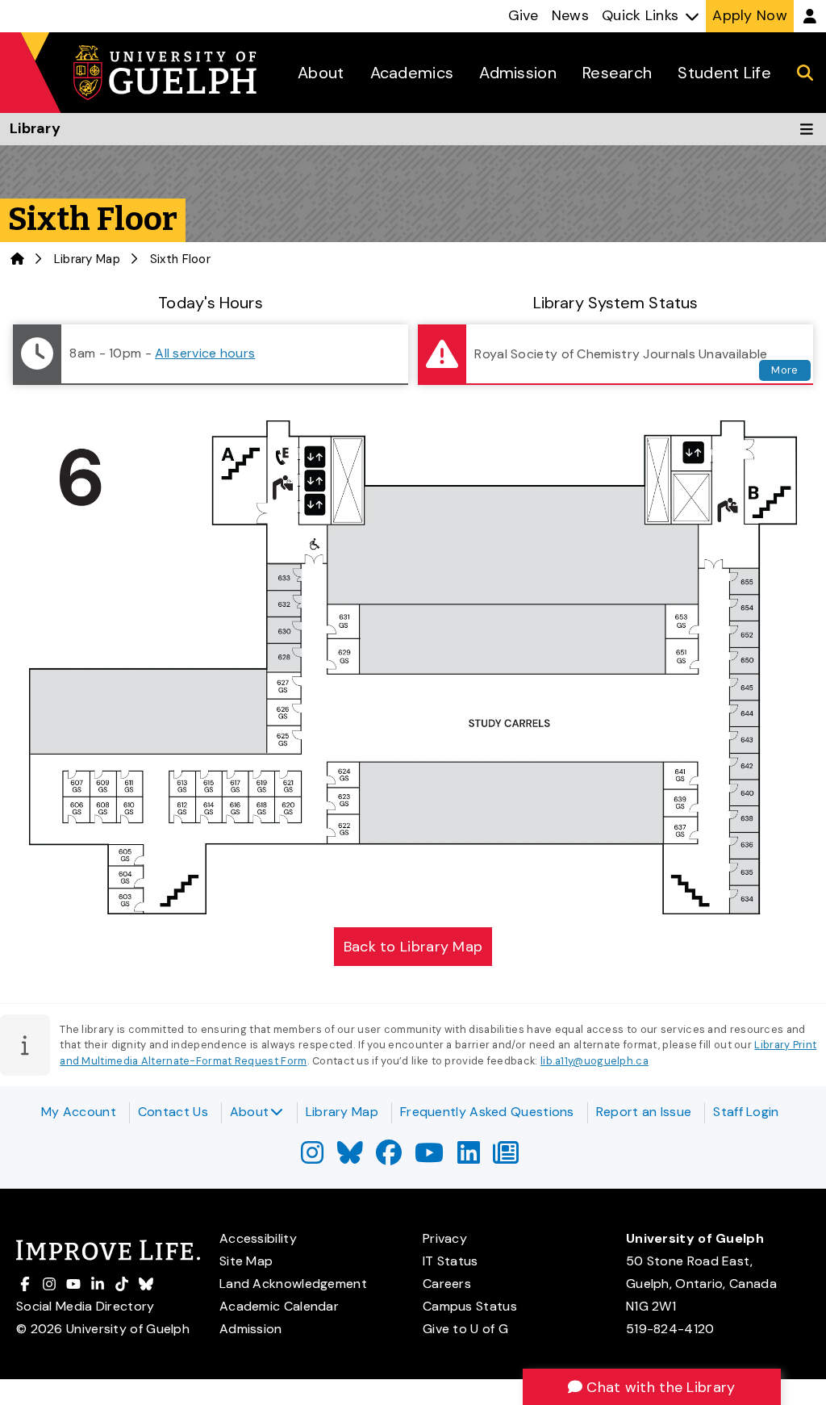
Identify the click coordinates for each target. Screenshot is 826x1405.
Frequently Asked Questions (487, 1111)
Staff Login (745, 1111)
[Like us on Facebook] (389, 1157)
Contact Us (173, 1111)
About (249, 1111)
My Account (78, 1111)
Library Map (87, 259)
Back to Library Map (413, 946)
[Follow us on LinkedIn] (468, 1157)
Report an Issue (644, 1111)
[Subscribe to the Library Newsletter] (506, 1157)
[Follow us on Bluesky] (350, 1157)
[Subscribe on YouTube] (429, 1157)
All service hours (205, 353)
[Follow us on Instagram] (312, 1157)
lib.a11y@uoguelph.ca (594, 1061)
